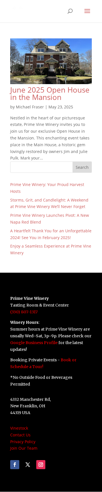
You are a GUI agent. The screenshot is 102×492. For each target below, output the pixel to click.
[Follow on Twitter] (27, 464)
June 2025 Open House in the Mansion (50, 93)
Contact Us (20, 435)
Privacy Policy (22, 441)
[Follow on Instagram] (40, 464)
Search (82, 167)
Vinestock (19, 428)
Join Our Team (23, 448)
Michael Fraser (30, 107)
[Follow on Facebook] (14, 464)
